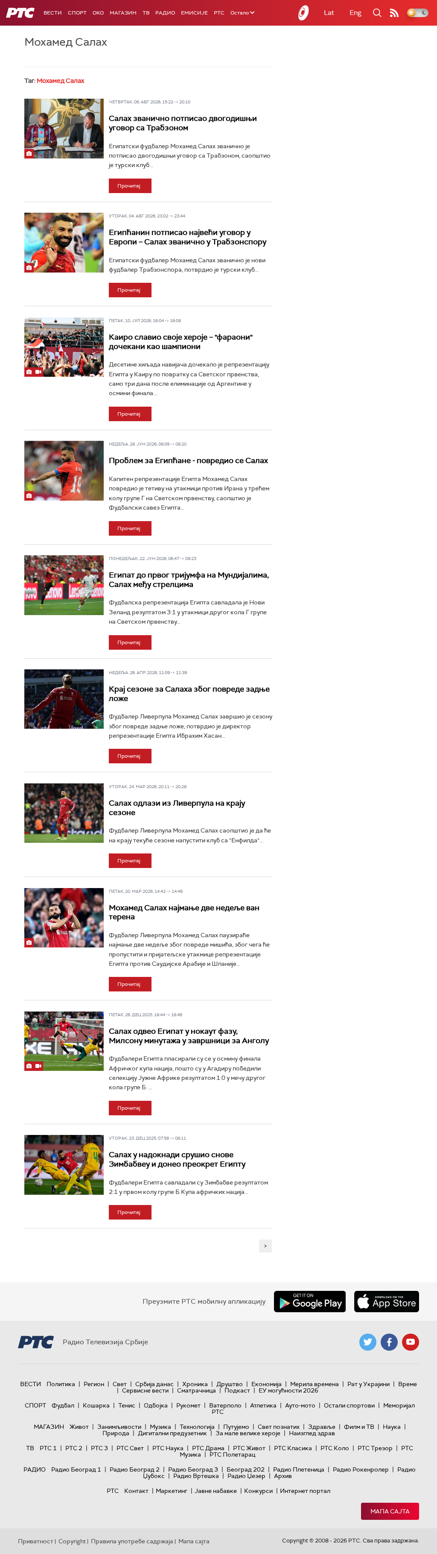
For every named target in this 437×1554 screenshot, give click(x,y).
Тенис (126, 1405)
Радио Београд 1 (76, 1469)
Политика (61, 1384)
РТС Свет (130, 1448)
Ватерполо (225, 1405)
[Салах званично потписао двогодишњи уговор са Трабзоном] (64, 128)
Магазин (123, 12)
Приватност (35, 1541)
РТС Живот (249, 1448)
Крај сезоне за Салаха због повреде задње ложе (189, 694)
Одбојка (156, 1405)
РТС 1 (48, 1448)
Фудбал (63, 1405)
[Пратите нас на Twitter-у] (367, 1342)
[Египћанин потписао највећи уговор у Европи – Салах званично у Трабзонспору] (64, 242)
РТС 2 (73, 1448)
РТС (219, 12)
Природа (115, 1433)
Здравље (321, 1427)
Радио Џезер (246, 1476)
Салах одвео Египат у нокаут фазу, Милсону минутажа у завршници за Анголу (189, 1036)
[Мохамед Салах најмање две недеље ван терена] (64, 917)
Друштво (229, 1384)
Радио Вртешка (196, 1476)
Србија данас (154, 1384)
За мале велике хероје (248, 1433)
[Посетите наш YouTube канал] (410, 1342)
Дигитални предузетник (172, 1433)
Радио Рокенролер (361, 1469)
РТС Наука (168, 1448)
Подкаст (237, 1390)
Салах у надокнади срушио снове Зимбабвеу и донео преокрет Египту (177, 1159)
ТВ (146, 12)
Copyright (72, 1541)
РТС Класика (293, 1448)
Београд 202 (246, 1469)
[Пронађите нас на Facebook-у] (389, 1342)
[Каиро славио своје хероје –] (64, 347)
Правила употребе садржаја (132, 1541)
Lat (329, 12)
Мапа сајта (390, 1511)
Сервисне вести (145, 1390)
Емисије (194, 12)
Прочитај (128, 185)
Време (407, 1384)
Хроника (195, 1384)
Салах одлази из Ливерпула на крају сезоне (177, 808)
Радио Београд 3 (193, 1469)
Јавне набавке (216, 1491)
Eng (355, 12)
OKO (98, 12)
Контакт (136, 1491)
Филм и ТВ (359, 1427)
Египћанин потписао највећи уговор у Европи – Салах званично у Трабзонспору (187, 237)
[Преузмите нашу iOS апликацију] (386, 1301)
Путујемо (236, 1427)
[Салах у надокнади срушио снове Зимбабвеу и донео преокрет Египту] (64, 1164)
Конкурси (258, 1491)
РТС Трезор (375, 1448)
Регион (94, 1384)
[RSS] (394, 13)
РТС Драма (208, 1448)
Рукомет (188, 1405)
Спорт (77, 12)
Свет (120, 1384)
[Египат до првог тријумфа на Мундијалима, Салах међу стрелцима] (64, 585)
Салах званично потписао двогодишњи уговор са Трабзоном (183, 123)
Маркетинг (171, 1491)
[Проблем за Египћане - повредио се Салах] (64, 470)
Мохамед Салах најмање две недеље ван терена (184, 912)
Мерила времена (314, 1384)
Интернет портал (305, 1491)
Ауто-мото (300, 1405)
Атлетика (263, 1405)
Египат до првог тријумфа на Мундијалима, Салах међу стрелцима (189, 579)
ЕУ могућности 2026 (288, 1390)
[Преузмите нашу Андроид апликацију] (310, 1301)
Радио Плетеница (298, 1469)
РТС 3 (99, 1448)
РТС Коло (334, 1448)
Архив (283, 1476)
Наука (392, 1427)
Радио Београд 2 (135, 1469)
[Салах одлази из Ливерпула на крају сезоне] (64, 813)
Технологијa (197, 1427)
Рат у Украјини (368, 1384)
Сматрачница (196, 1390)
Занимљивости (119, 1427)
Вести (53, 12)
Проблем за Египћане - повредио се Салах (188, 460)
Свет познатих (279, 1427)
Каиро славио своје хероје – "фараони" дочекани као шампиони (181, 342)
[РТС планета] (304, 13)
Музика (160, 1427)
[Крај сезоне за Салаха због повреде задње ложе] (64, 699)
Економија (266, 1384)
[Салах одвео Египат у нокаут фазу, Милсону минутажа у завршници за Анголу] (64, 1041)
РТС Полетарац (232, 1454)
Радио (165, 12)
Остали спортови (349, 1405)
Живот (79, 1427)
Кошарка (96, 1405)
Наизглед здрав (312, 1433)
